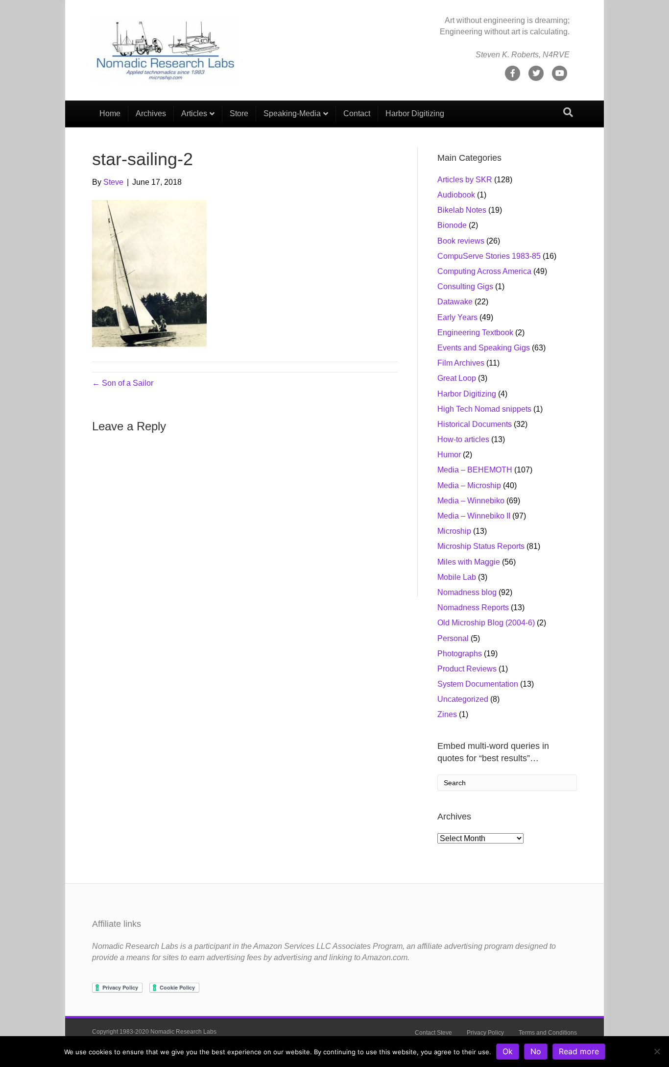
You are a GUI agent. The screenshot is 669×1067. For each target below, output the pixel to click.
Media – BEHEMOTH (474, 470)
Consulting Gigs (465, 286)
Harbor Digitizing (414, 113)
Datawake (455, 302)
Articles (194, 113)
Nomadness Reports (473, 607)
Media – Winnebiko (470, 500)
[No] (657, 1051)
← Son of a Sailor (122, 383)
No (535, 1051)
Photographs (459, 653)
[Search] (568, 112)
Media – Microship (469, 485)
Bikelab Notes (461, 210)
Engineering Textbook (475, 332)
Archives (151, 113)
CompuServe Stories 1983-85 (489, 256)
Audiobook (456, 195)
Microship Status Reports (481, 546)
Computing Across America (484, 271)
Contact (356, 113)
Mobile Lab (456, 577)
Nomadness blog (467, 592)
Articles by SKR (464, 179)
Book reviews (460, 241)
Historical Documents (474, 424)
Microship (454, 531)
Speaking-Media (292, 113)
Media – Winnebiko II (473, 516)
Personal (453, 638)
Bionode (452, 225)
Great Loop (456, 378)
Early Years (457, 317)
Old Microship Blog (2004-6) (486, 623)
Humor (449, 454)
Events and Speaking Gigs (483, 348)
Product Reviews (467, 669)
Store (239, 113)
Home (109, 113)
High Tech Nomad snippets (484, 409)
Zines (447, 714)
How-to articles (463, 439)
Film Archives (460, 363)
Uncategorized (462, 699)
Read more (579, 1051)
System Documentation (477, 684)
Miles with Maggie (468, 562)
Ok (507, 1051)
